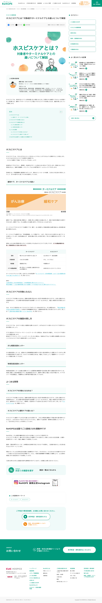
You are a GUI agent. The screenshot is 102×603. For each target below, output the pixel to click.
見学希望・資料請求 (89, 568)
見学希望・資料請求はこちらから (79, 550)
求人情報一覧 (73, 578)
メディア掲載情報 (34, 573)
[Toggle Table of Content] (60, 112)
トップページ (32, 568)
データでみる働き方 (75, 573)
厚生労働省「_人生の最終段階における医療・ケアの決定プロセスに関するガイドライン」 (31, 284)
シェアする (12, 24)
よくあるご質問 (47, 3)
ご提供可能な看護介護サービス (63, 571)
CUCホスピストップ (10, 599)
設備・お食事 (60, 574)
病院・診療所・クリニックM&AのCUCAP (89, 576)
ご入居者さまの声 (56, 3)
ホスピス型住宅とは (34, 578)
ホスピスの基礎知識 (75, 27)
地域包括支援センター (18, 127)
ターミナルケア (14, 499)
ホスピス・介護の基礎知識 (35, 588)
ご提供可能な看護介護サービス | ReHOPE (20, 311)
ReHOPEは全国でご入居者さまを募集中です (21, 137)
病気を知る (73, 33)
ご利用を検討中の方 (31, 3)
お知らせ (31, 580)
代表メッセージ (47, 571)
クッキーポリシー (27, 599)
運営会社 (45, 573)
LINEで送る (28, 24)
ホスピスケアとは (14, 115)
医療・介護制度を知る (76, 38)
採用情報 (73, 3)
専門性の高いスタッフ (62, 581)
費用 (58, 579)
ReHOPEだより (66, 3)
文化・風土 (73, 575)
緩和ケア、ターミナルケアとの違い (21, 117)
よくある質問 (13, 129)
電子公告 (86, 573)
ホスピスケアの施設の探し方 (17, 122)
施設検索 (39, 3)
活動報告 (45, 575)
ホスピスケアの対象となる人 (17, 119)
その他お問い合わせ (89, 571)
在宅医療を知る (74, 44)
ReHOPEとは (21, 3)
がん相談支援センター (18, 124)
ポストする (20, 24)
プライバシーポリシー (19, 599)
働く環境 (72, 571)
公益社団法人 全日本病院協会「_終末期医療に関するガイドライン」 (25, 282)
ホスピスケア (25, 499)
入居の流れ (59, 577)
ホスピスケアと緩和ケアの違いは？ (21, 134)
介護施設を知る (74, 49)
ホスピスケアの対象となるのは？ (20, 132)
